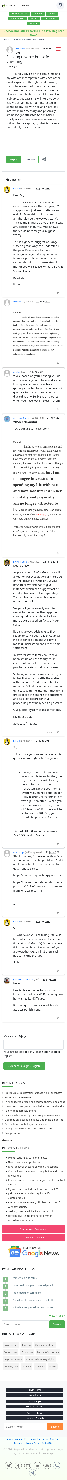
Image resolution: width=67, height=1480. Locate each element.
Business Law (11, 1344)
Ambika (16, 372)
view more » (57, 1315)
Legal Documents (13, 1359)
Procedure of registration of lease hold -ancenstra (33, 1092)
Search (57, 1324)
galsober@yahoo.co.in (23, 979)
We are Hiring (21, 1439)
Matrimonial (49, 18)
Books (52, 13)
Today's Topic (34, 1401)
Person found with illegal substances (26, 1124)
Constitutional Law (44, 1344)
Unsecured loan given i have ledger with (33, 1285)
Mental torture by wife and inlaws (27, 1157)
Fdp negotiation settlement (20, 1110)
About (10, 1439)
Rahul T (16, 188)
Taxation (26, 1366)
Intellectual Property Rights (40, 1359)
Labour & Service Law (48, 1352)
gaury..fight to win (21, 418)
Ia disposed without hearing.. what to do (28, 1128)
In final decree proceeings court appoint (33, 1307)
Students (40, 1366)
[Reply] (58, 293)
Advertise (35, 1439)
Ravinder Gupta (20, 561)
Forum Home (34, 1389)
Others (52, 1366)
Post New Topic (34, 1412)
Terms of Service (50, 1439)
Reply (13, 159)
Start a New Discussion (33, 1229)
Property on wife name (18, 1097)
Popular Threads (34, 1406)
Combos (38, 13)
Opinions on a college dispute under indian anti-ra (34, 1119)
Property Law (11, 1366)
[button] (58, 50)
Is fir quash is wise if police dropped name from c (33, 1115)
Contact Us (46, 1443)
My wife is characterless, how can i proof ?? (33, 1189)
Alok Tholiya (18, 852)
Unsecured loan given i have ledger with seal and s (34, 1106)
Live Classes (21, 13)
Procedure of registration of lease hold (32, 1300)
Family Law (27, 1352)
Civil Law (26, 1344)
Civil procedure (13, 1133)
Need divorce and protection (24, 1162)
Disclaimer (18, 1443)
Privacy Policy (32, 1443)
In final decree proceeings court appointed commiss (35, 1101)
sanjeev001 (21, 48)
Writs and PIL (18, 18)
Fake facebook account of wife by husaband (33, 1166)
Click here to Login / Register (24, 1066)
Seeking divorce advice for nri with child (31, 1211)
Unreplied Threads (33, 1237)
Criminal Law (10, 1352)
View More (7, 1140)
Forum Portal (34, 1394)
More (32, 23)
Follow (31, 159)
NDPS (34, 18)
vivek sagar (18, 301)
